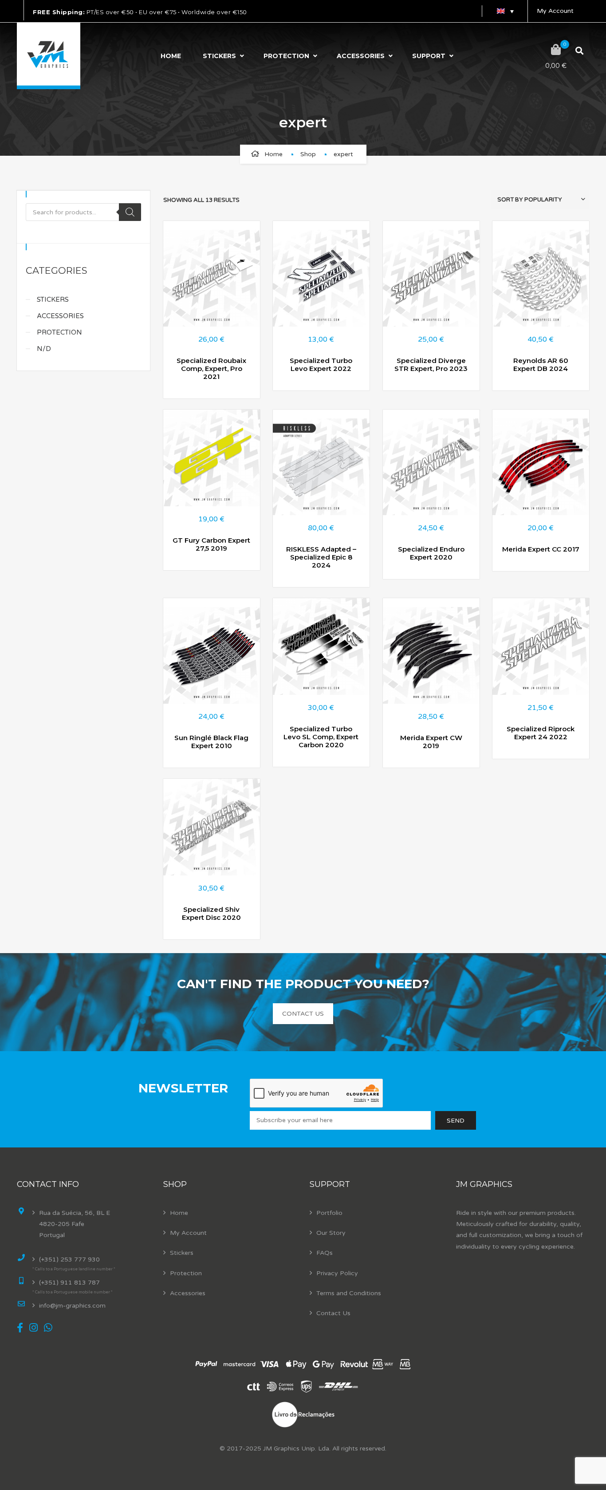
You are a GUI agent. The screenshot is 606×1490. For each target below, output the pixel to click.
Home (171, 56)
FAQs (324, 1253)
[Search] (130, 212)
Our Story (331, 1233)
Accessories (361, 56)
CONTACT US (303, 1013)
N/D (44, 349)
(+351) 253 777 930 (69, 1259)
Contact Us (333, 1313)
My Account (555, 11)
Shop (308, 154)
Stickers (219, 56)
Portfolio (329, 1213)
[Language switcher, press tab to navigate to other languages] (505, 11)
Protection (286, 56)
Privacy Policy (337, 1273)
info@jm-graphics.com (72, 1305)
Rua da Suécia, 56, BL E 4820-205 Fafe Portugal (74, 1224)
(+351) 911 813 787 (69, 1282)
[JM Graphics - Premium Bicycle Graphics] (48, 56)
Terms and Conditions (348, 1293)
